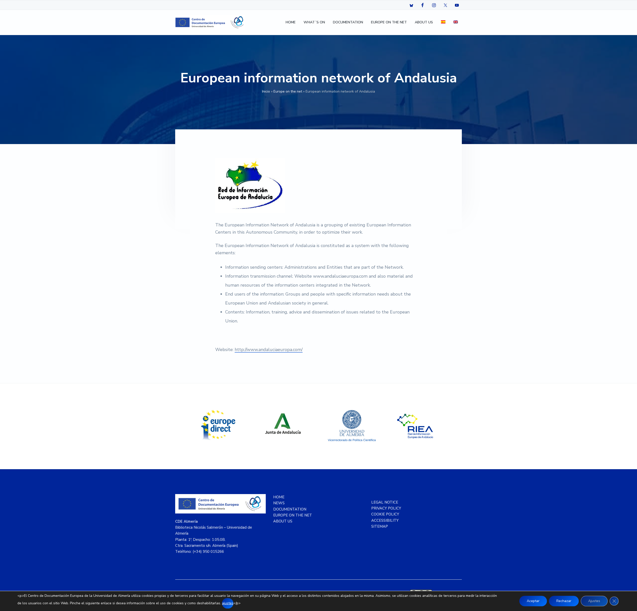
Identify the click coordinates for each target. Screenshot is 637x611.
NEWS (279, 503)
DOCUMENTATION (289, 509)
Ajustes (594, 601)
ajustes (227, 603)
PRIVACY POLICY (386, 508)
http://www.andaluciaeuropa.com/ (269, 350)
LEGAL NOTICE (384, 502)
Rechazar (563, 601)
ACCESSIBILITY (385, 520)
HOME (278, 497)
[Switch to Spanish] (443, 22)
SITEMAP (379, 526)
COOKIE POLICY (385, 514)
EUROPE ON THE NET (292, 515)
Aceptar (533, 601)
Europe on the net (287, 91)
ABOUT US (282, 521)
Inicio (266, 91)
